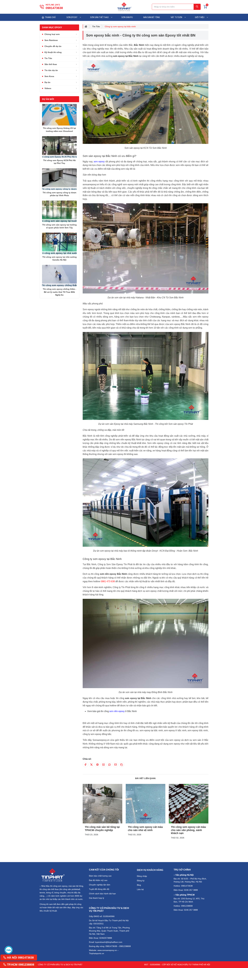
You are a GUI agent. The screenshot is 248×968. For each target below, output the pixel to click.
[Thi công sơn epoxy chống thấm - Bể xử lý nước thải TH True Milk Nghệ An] (59, 275)
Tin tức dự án (51, 70)
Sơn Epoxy (71, 17)
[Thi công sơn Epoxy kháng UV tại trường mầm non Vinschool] (59, 115)
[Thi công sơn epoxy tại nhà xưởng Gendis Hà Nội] (59, 243)
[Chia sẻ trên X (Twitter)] (91, 764)
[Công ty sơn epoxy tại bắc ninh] (102, 803)
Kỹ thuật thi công (53, 52)
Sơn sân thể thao (99, 17)
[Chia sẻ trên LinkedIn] (103, 764)
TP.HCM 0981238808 (20, 964)
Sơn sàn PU (127, 17)
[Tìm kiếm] (197, 7)
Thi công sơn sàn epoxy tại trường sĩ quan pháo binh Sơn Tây (59, 226)
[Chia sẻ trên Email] (115, 764)
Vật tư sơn (176, 17)
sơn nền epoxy (117, 711)
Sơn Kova (49, 76)
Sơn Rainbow (51, 40)
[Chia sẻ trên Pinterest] (97, 764)
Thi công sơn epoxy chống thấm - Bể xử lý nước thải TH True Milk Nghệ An (59, 292)
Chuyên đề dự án (52, 46)
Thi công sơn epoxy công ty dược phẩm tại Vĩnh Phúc (59, 194)
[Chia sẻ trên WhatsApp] (109, 764)
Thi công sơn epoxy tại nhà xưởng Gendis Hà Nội (59, 258)
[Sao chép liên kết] (121, 764)
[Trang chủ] (86, 26)
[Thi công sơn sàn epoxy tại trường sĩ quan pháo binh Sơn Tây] (59, 211)
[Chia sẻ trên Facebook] (85, 764)
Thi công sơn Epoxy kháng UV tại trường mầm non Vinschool (59, 129)
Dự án (47, 82)
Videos (47, 88)
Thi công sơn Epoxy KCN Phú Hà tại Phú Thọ (59, 161)
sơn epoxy (99, 161)
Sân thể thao (50, 64)
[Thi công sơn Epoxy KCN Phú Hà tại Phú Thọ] (59, 147)
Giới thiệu (199, 17)
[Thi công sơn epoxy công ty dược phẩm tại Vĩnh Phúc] (59, 179)
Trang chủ (50, 17)
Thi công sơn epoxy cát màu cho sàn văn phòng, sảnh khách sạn (188, 830)
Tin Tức (48, 58)
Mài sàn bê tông (151, 17)
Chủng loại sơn (52, 34)
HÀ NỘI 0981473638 (20, 957)
